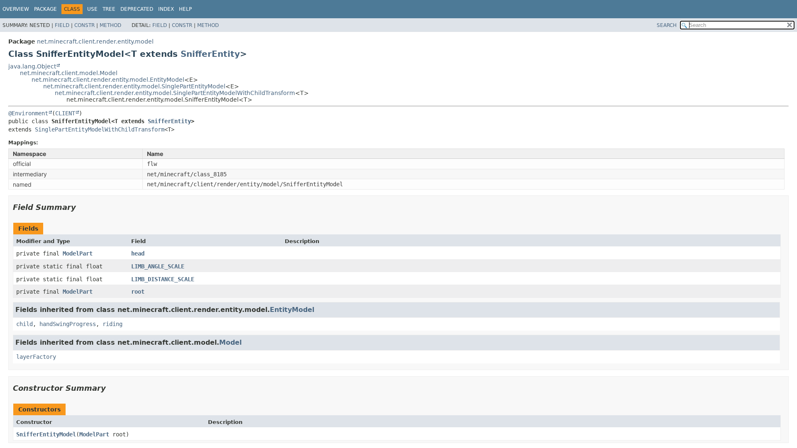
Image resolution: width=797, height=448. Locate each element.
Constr (84, 25)
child (24, 324)
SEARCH (667, 25)
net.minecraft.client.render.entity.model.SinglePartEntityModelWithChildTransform (175, 93)
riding (112, 324)
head (137, 253)
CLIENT (65, 113)
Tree (109, 9)
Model (230, 342)
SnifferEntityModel (46, 434)
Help (185, 9)
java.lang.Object (32, 66)
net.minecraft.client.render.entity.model (95, 41)
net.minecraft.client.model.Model (68, 73)
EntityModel (292, 310)
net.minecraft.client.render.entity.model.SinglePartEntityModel (134, 86)
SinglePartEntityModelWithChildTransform (99, 129)
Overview (15, 9)
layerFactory (36, 356)
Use (92, 9)
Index (166, 9)
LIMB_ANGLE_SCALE (157, 266)
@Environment (28, 113)
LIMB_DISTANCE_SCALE (162, 279)
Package (45, 9)
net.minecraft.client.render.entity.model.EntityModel (108, 79)
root (137, 291)
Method (110, 25)
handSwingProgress (67, 324)
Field (62, 25)
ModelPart (78, 253)
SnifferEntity (210, 54)
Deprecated (136, 9)
